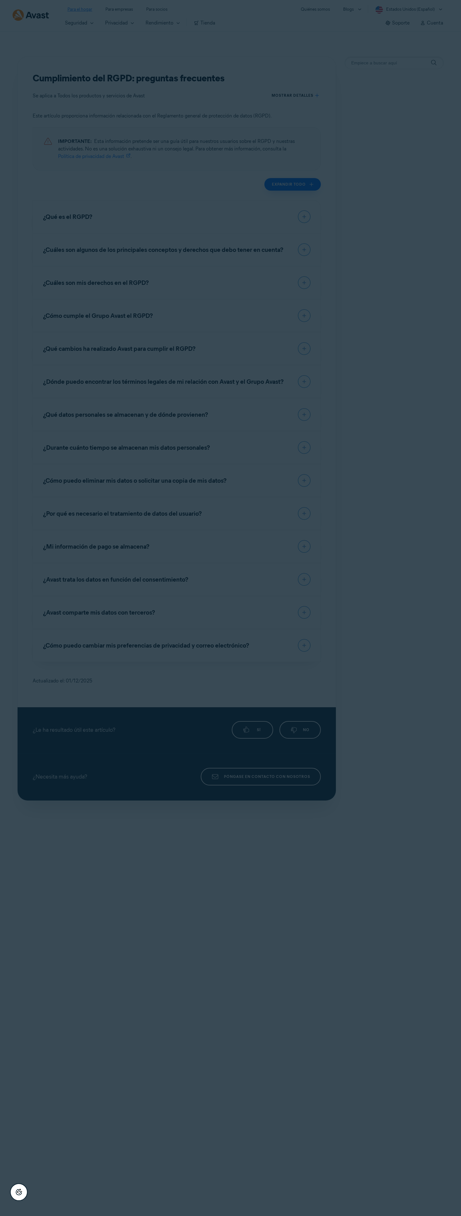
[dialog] (230, 608)
